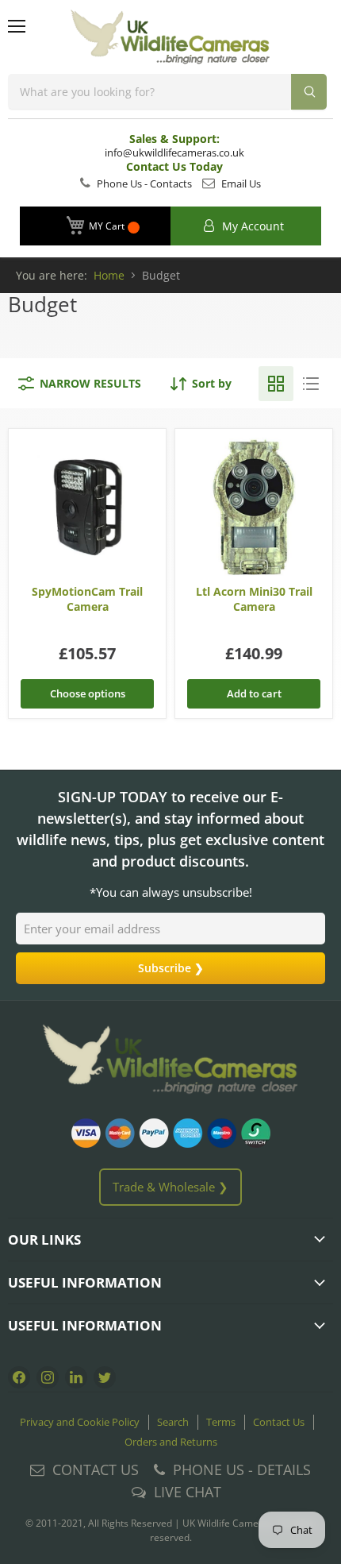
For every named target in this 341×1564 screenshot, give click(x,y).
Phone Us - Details (242, 1469)
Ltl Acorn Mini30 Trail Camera (254, 598)
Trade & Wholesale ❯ (170, 1187)
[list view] (310, 383)
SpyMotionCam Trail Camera (87, 598)
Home (109, 275)
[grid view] (276, 383)
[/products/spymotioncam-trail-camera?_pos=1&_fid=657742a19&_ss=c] (87, 507)
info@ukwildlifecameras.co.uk (174, 152)
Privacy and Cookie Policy (80, 1422)
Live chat (187, 1491)
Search (173, 1422)
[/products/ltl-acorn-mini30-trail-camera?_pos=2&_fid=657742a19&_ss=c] (254, 507)
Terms (221, 1422)
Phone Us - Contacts (143, 183)
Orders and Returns (171, 1442)
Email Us (240, 183)
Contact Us (279, 1422)
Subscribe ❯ (171, 967)
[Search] (309, 92)
